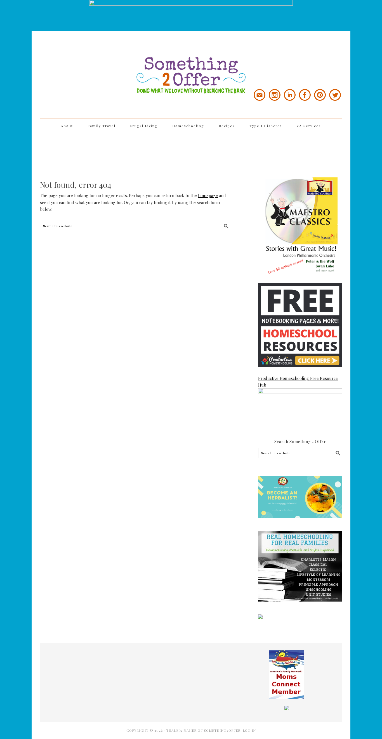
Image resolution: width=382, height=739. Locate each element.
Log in (249, 730)
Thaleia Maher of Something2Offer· (204, 730)
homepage (208, 195)
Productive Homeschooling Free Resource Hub (298, 381)
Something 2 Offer (90, 59)
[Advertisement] (191, 151)
